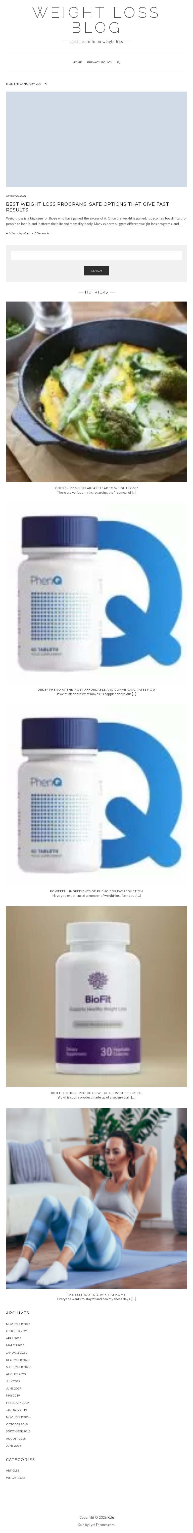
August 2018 (16, 1438)
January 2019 (16, 1410)
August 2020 (16, 1374)
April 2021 (13, 1338)
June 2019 (13, 1388)
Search (96, 270)
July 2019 (13, 1381)
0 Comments (42, 233)
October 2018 (17, 1424)
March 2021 (15, 1345)
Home (77, 62)
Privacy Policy (99, 62)
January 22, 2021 (16, 195)
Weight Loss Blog (96, 20)
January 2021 (16, 1352)
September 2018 (18, 1431)
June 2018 (13, 1445)
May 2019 (13, 1395)
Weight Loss (15, 1478)
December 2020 (17, 1360)
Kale (111, 1517)
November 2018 (18, 1417)
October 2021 (17, 1331)
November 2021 (18, 1324)
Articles (10, 233)
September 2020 (18, 1367)
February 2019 (17, 1403)
